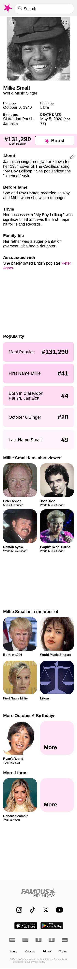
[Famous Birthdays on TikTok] (30, 910)
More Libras (15, 772)
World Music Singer (20, 93)
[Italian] (51, 940)
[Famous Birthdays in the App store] (25, 925)
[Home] (38, 893)
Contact (30, 951)
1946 (27, 107)
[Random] (65, 22)
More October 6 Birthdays (29, 715)
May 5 (45, 119)
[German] (65, 940)
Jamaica (10, 123)
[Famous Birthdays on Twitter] (44, 910)
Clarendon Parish (18, 119)
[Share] (12, 22)
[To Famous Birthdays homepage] (7, 8)
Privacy (47, 951)
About (13, 951)
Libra (44, 107)
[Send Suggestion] (72, 157)
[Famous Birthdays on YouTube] (58, 910)
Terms (63, 951)
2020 (58, 119)
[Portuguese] (25, 940)
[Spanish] (12, 940)
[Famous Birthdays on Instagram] (17, 910)
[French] (38, 940)
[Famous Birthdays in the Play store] (51, 925)
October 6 (12, 107)
